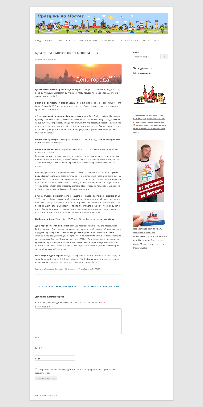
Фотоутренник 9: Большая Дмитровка (102, 286)
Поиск (136, 52)
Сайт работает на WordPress (46, 395)
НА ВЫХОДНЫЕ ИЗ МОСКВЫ (85, 41)
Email (38, 348)
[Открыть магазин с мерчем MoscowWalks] (150, 171)
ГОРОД (38, 41)
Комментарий (42, 306)
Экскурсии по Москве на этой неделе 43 (55, 286)
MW (78, 269)
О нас (157, 41)
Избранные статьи (129, 41)
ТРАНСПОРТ (50, 41)
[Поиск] (165, 56)
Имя (38, 337)
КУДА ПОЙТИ (64, 41)
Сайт (37, 358)
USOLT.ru (146, 41)
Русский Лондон (108, 41)
